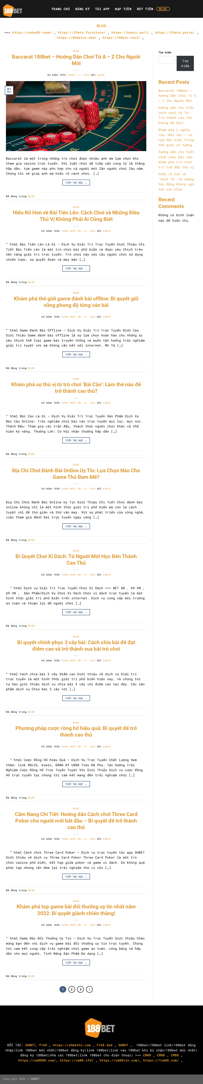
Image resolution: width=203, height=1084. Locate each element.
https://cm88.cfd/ (77, 1060)
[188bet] (23, 9)
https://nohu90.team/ (32, 32)
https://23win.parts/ (175, 32)
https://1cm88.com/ (161, 1060)
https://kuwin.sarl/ (130, 32)
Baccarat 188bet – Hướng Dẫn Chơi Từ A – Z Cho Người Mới (177, 95)
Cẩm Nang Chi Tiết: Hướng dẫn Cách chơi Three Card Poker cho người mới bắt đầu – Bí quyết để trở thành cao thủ (76, 820)
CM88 (147, 1055)
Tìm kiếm (164, 52)
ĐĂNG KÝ (82, 9)
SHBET (30, 1045)
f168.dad (104, 1045)
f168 (43, 1045)
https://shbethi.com (72, 1045)
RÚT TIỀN (145, 9)
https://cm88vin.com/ (119, 1060)
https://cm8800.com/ (37, 1060)
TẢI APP (102, 9)
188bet (142, 1045)
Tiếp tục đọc (76, 182)
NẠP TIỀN (123, 9)
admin (101, 74)
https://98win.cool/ (121, 37)
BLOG (163, 9)
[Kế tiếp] (89, 989)
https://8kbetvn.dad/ (77, 37)
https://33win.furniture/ (81, 32)
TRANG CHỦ (60, 9)
